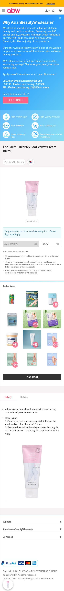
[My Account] (47, 10)
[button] (12, 550)
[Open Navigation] (3, 11)
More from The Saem (13, 162)
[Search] (53, 10)
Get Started (15, 100)
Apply (17, 234)
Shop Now (51, 3)
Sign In (8, 234)
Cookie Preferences (43, 578)
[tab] (32, 521)
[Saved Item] (60, 10)
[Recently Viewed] (8, 584)
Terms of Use (9, 578)
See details (30, 267)
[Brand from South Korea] (31, 162)
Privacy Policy (25, 578)
